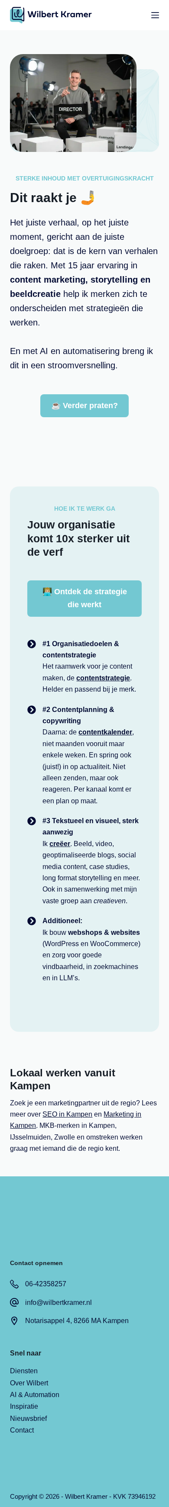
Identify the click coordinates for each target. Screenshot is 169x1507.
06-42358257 (45, 1284)
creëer (59, 843)
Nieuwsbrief (28, 1418)
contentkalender (105, 732)
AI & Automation (34, 1394)
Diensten (24, 1371)
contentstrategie (103, 678)
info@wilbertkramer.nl (58, 1302)
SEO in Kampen (67, 1114)
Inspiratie (24, 1406)
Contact (22, 1430)
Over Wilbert (29, 1383)
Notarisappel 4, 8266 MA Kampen (77, 1320)
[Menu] (155, 15)
